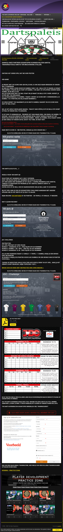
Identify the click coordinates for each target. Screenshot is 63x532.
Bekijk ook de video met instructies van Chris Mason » (23, 268)
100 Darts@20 (17, 196)
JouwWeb (59, 526)
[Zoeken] (21, 26)
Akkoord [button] (57, 529)
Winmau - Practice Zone (11, 470)
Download (13, 324)
